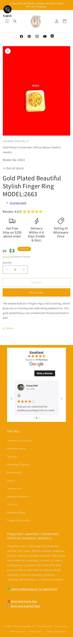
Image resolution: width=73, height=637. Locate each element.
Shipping (6, 257)
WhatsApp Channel (18, 464)
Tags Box (12, 456)
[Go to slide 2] (33, 417)
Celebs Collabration (18, 520)
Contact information (56, 631)
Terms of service (17, 631)
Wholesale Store (16, 448)
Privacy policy (61, 626)
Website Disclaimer (18, 496)
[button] (7, 21)
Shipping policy (36, 631)
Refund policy (45, 626)
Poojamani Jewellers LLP (23, 626)
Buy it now (36, 292)
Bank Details (14, 472)
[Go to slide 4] (39, 417)
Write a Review (45, 373)
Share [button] (9, 328)
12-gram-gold (18, 202)
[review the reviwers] (18, 396)
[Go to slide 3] (36, 418)
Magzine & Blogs (16, 512)
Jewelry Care (14, 488)
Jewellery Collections (19, 440)
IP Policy (12, 504)
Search (11, 480)
